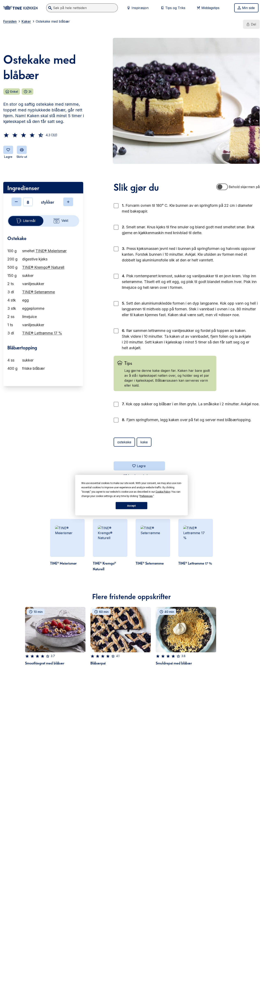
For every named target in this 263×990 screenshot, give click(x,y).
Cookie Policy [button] (163, 491)
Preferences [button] (146, 495)
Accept (131, 505)
